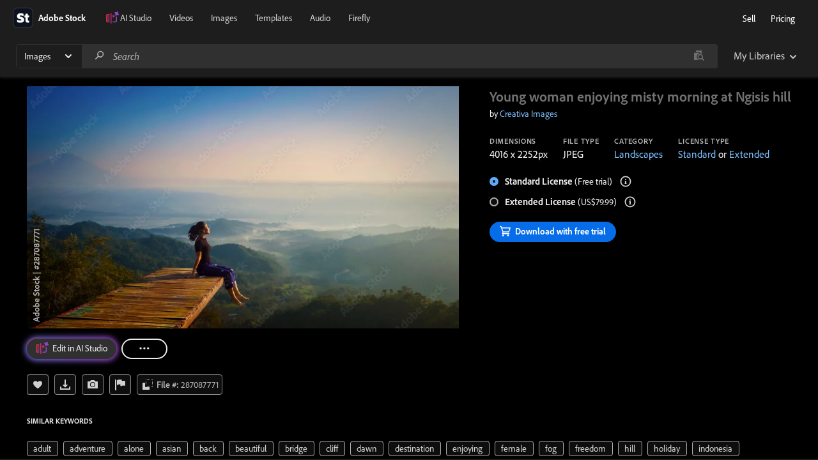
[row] (42, 448)
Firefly (359, 18)
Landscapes (638, 154)
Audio (320, 18)
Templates (273, 18)
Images (224, 18)
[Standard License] (626, 181)
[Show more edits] (144, 349)
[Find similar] (699, 56)
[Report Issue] (120, 384)
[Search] (100, 55)
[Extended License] (630, 202)
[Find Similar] (93, 384)
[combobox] (399, 56)
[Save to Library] (38, 384)
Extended (749, 154)
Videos (181, 18)
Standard (697, 154)
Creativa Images (528, 113)
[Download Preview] (65, 384)
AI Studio (135, 18)
